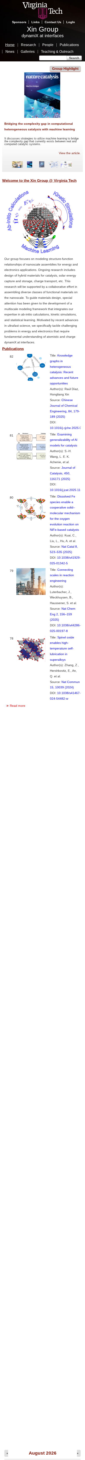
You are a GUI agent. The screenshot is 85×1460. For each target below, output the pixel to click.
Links (35, 22)
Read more (17, 705)
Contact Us (53, 22)
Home (10, 45)
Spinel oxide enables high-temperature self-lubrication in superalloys (62, 648)
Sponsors (19, 22)
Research (28, 45)
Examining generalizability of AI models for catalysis (63, 440)
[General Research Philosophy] (40, 253)
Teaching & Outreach (57, 51)
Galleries (28, 51)
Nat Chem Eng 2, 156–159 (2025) (62, 614)
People (47, 45)
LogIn (70, 22)
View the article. (70, 153)
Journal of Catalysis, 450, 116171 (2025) (62, 473)
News (9, 51)
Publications (69, 45)
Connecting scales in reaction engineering (62, 575)
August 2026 (42, 1452)
